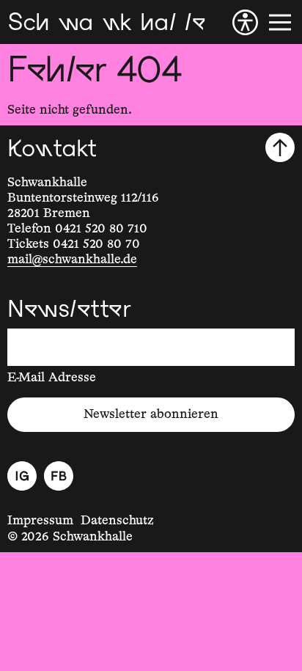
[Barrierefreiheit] (245, 22)
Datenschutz (117, 520)
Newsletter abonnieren (151, 414)
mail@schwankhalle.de (72, 259)
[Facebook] (58, 476)
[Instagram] (22, 476)
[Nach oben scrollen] (280, 147)
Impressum (40, 520)
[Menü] (280, 22)
